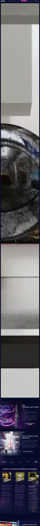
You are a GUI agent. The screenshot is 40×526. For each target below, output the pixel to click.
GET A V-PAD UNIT (24, 1)
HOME (7, 1)
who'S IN (28, 1)
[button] (31, 1)
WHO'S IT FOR (19, 1)
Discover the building (27, 451)
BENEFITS (14, 1)
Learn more (7, 505)
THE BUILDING (10, 1)
